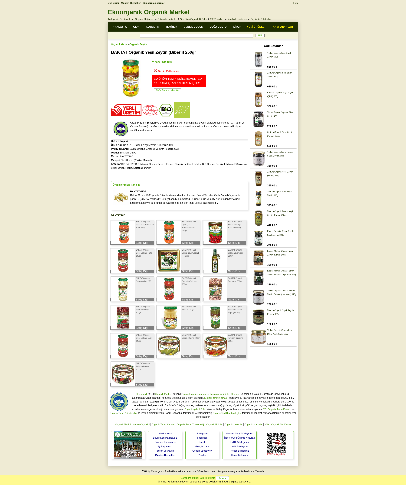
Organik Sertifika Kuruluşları (227, 413)
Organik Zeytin (138, 44)
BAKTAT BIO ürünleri (137, 164)
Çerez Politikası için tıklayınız (197, 478)
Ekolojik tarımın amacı (215, 397)
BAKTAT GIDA (128, 152)
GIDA (136, 27)
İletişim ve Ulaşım (165, 450)
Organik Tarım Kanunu (163, 424)
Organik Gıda (119, 44)
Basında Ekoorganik (165, 442)
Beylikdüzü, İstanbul (261, 19)
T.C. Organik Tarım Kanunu (277, 409)
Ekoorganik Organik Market (149, 12)
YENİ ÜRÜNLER (256, 27)
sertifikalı (209, 394)
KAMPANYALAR (283, 27)
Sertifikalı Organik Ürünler (193, 19)
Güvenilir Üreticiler (167, 19)
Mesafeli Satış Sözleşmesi (239, 433)
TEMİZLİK (171, 27)
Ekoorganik (141, 394)
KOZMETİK (152, 27)
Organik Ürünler (214, 424)
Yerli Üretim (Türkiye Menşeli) (136, 160)
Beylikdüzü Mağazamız (165, 437)
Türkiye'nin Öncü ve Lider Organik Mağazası (131, 19)
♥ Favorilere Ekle (162, 61)
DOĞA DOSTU (218, 27)
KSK (267, 424)
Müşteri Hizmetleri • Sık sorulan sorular (142, 3)
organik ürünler (222, 394)
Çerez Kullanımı (239, 455)
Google (202, 442)
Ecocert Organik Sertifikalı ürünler (183, 164)
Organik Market (163, 394)
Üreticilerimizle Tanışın (126, 184)
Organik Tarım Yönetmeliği (123, 413)
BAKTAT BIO (126, 156)
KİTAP (237, 27)
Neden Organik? (141, 424)
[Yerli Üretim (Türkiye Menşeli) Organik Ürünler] (126, 117)
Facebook (202, 437)
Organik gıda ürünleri (195, 409)
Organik (235, 394)
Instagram (202, 433)
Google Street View (202, 450)
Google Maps (202, 446)
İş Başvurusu (165, 446)
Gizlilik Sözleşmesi (239, 442)
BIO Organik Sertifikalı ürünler (217, 164)
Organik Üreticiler (234, 424)
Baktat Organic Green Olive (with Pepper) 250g (154, 148)
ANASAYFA (120, 27)
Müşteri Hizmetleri (165, 455)
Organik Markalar (254, 424)
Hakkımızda (165, 433)
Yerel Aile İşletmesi (237, 19)
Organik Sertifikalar (281, 424)
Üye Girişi (113, 3)
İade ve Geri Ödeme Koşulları (239, 437)
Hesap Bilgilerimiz (240, 450)
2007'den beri (217, 19)
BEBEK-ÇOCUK (193, 27)
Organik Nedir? (123, 424)
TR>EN (294, 3)
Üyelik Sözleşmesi (239, 446)
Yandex (202, 455)
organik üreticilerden (193, 394)
